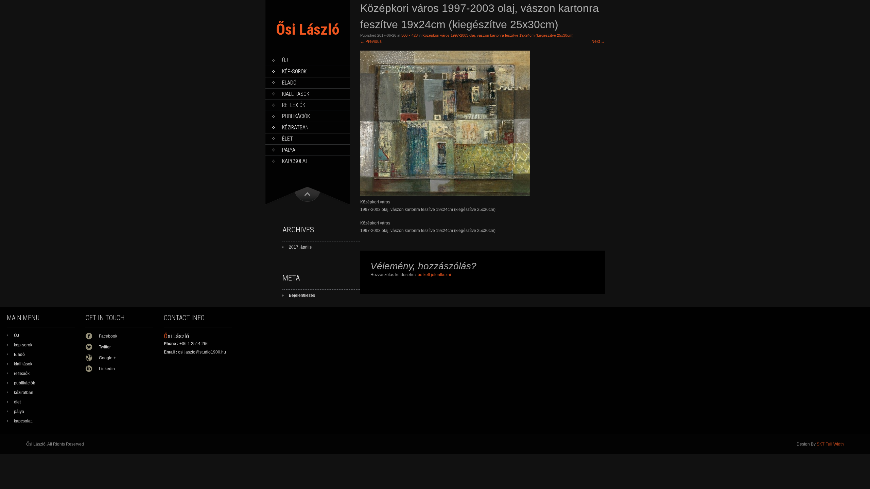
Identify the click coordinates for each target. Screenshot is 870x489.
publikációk (296, 116)
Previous (371, 41)
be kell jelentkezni (434, 274)
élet (287, 138)
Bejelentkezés (302, 295)
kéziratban (295, 127)
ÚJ (285, 60)
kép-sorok (294, 71)
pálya (288, 150)
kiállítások (295, 94)
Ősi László (308, 29)
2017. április (300, 247)
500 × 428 (409, 35)
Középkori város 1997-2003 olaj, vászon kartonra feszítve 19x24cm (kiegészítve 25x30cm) (498, 35)
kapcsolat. (295, 161)
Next (598, 41)
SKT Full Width (830, 444)
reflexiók (293, 105)
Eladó (289, 82)
